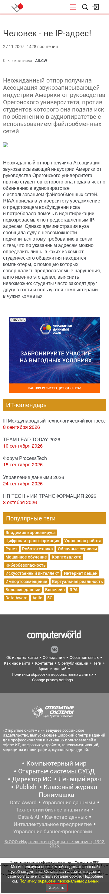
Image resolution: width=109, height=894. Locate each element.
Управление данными (68, 802)
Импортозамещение (26, 581)
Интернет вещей (80, 573)
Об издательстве (22, 657)
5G (50, 597)
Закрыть (56, 887)
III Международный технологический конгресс (54, 420)
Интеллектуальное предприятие (53, 824)
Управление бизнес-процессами (52, 831)
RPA (74, 589)
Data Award (16, 597)
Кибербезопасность (25, 565)
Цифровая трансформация (32, 540)
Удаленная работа (82, 540)
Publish (26, 787)
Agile (37, 597)
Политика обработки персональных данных (52, 674)
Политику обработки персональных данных (59, 881)
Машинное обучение (26, 557)
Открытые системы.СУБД (56, 771)
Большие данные (22, 589)
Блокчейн (55, 589)
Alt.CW (41, 60)
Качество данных (66, 817)
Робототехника (37, 548)
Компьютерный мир (56, 763)
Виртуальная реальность (77, 581)
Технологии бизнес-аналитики (52, 810)
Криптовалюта (66, 557)
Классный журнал (70, 787)
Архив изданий (52, 668)
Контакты (44, 663)
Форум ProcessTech (25, 458)
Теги (97, 663)
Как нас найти (17, 663)
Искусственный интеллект (32, 573)
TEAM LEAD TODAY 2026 (31, 439)
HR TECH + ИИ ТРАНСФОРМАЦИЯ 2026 (49, 495)
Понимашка (56, 794)
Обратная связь (84, 657)
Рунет (11, 548)
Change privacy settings (52, 680)
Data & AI (28, 817)
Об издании (54, 657)
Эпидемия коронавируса (30, 532)
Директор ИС (31, 779)
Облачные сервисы (77, 548)
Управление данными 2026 (33, 477)
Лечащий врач (79, 779)
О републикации (73, 663)
